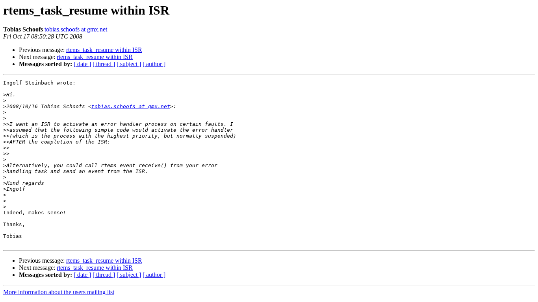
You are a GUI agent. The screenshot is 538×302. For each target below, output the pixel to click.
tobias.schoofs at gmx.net (76, 29)
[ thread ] (104, 64)
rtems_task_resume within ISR (104, 49)
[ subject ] (129, 64)
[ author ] (154, 64)
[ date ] (82, 64)
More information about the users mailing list (58, 292)
